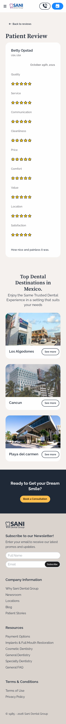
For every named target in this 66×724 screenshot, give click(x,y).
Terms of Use (15, 690)
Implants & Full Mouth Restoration (30, 643)
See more (50, 351)
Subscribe (52, 564)
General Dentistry (18, 655)
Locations (12, 601)
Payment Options (18, 636)
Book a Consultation (35, 498)
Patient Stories (16, 613)
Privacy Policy (15, 697)
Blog (9, 607)
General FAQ (14, 667)
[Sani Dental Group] (16, 6)
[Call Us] (45, 6)
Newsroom (13, 595)
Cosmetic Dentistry (19, 649)
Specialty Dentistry (19, 661)
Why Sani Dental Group (22, 588)
